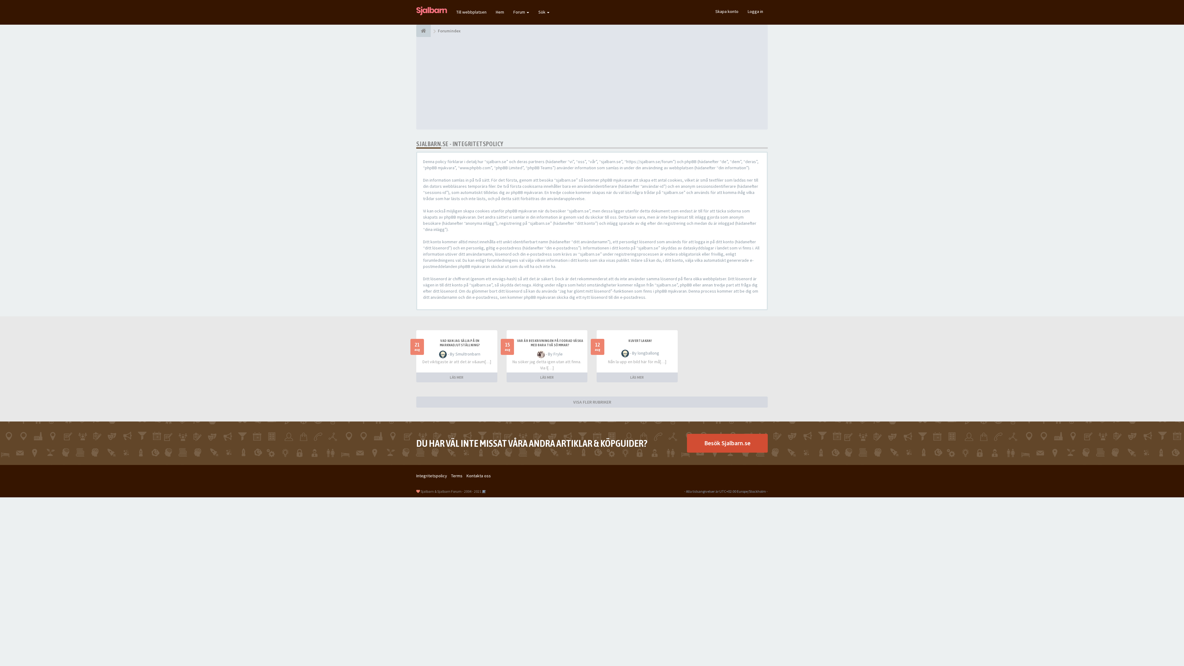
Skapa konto (726, 11)
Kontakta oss (479, 476)
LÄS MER (456, 377)
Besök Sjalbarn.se (727, 443)
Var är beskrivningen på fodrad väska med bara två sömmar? (550, 343)
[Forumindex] (423, 31)
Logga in (755, 11)
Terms (456, 476)
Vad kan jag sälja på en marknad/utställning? (460, 343)
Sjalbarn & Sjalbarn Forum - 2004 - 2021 (451, 491)
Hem (500, 12)
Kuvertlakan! (640, 341)
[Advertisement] (592, 83)
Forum (519, 12)
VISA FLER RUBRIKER (592, 402)
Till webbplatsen (471, 12)
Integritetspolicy (431, 476)
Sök (542, 12)
